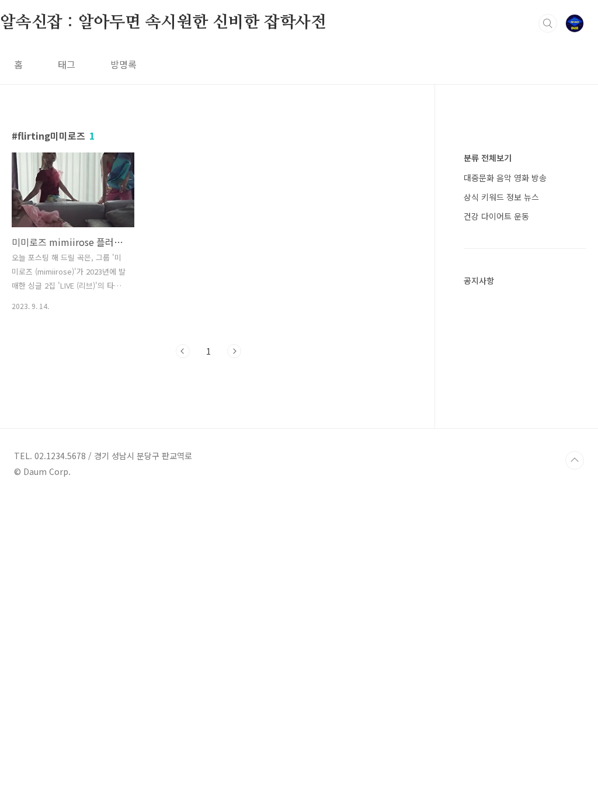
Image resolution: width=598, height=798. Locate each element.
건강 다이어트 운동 (496, 216)
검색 (548, 23)
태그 (66, 64)
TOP (574, 460)
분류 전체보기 (488, 158)
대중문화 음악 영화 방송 (505, 177)
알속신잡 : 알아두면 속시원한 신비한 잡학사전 (163, 23)
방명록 (123, 64)
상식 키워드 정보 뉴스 (501, 197)
